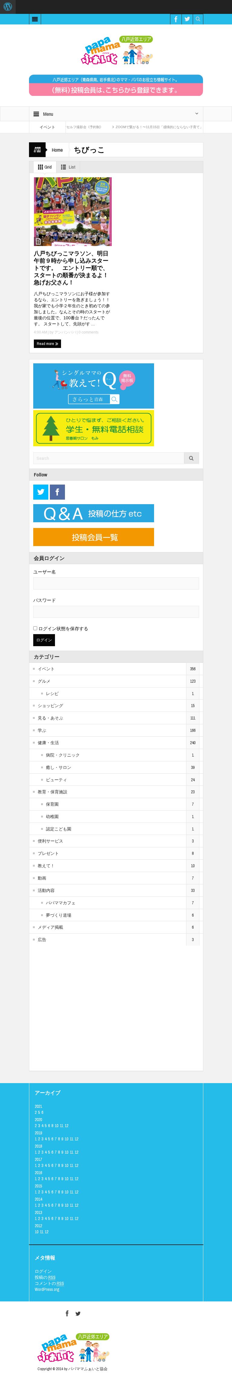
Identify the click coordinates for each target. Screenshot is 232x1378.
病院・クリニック (63, 755)
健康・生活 (48, 742)
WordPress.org (47, 1289)
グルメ (44, 681)
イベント (46, 669)
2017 (38, 1159)
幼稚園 (52, 816)
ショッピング (50, 705)
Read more (46, 343)
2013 (38, 1212)
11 (61, 1125)
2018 (38, 1146)
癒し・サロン (58, 767)
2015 (38, 1186)
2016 (38, 1172)
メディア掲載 (50, 927)
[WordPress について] (8, 7)
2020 (38, 1119)
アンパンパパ (65, 332)
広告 (42, 939)
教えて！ (46, 865)
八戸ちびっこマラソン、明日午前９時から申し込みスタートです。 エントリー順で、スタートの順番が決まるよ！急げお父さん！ (71, 268)
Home (57, 149)
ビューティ (56, 779)
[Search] (191, 457)
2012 (38, 1225)
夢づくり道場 (58, 915)
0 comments (88, 332)
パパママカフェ (61, 902)
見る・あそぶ (50, 718)
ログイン (43, 1271)
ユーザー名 (44, 571)
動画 (42, 878)
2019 (38, 1133)
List (71, 167)
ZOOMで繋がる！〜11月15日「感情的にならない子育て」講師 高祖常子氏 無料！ (164, 127)
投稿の (45, 1277)
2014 (38, 1199)
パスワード (44, 600)
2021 (38, 1106)
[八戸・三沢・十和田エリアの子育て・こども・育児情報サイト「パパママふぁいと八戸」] (116, 50)
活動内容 (46, 890)
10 (56, 1125)
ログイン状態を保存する (62, 628)
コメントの (49, 1283)
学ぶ (42, 730)
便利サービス (50, 841)
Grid (48, 167)
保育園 (52, 804)
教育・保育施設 (52, 792)
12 (66, 1125)
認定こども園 (58, 829)
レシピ (52, 693)
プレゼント (48, 853)
